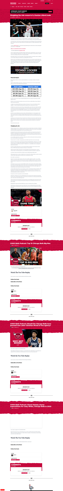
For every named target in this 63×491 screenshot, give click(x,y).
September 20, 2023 (22, 50)
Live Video (42, 0)
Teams (19, 3)
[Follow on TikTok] (15, 211)
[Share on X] (12, 215)
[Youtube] (49, 0)
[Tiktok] (50, 0)
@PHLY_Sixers (16, 45)
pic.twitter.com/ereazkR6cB (21, 48)
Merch (32, 3)
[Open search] (52, 0)
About (36, 3)
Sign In (52, 3)
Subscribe (47, 3)
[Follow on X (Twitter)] (13, 211)
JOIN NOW (50, 11)
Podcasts (24, 3)
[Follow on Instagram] (14, 211)
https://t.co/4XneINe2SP (14, 48)
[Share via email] (14, 215)
